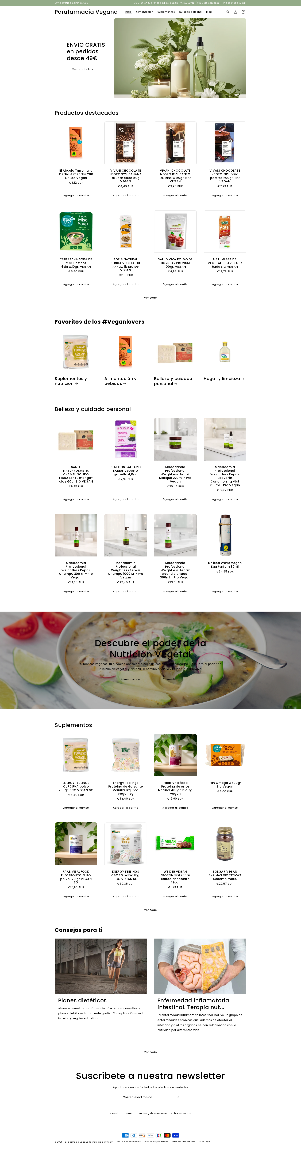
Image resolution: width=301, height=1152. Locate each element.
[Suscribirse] (178, 1097)
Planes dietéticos (82, 1000)
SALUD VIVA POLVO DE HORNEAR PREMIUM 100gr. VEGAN (175, 263)
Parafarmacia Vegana (76, 1141)
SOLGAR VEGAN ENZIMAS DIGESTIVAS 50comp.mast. (225, 875)
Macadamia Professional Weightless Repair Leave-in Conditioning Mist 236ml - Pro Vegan (225, 476)
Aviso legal (204, 1141)
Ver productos (82, 69)
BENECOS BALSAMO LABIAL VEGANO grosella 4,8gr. (125, 470)
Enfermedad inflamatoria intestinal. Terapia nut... (193, 1004)
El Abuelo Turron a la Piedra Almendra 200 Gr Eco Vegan (76, 174)
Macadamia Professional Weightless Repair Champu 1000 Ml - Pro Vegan (125, 570)
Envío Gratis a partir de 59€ (71, 3)
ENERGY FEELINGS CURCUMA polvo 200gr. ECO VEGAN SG (76, 786)
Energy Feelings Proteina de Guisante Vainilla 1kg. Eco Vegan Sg (125, 788)
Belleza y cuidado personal (173, 381)
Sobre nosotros (181, 1113)
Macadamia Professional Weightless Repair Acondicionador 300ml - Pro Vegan (175, 570)
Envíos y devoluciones (153, 1113)
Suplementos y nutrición (71, 381)
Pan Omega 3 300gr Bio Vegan (225, 784)
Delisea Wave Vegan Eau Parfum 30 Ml (225, 565)
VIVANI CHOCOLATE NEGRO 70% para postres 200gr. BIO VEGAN (225, 176)
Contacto (129, 1113)
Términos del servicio (183, 1141)
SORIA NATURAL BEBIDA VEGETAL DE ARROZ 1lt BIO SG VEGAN (125, 265)
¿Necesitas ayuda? (234, 3)
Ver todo (150, 297)
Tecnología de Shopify (101, 1141)
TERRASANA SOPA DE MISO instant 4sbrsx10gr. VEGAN (76, 263)
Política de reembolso (129, 1141)
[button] (228, 12)
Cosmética (171, 679)
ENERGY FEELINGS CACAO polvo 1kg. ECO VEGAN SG (125, 875)
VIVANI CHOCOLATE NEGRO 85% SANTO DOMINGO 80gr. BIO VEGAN (175, 176)
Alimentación (130, 679)
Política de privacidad (156, 1141)
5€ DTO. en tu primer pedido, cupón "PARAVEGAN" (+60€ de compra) (176, 3)
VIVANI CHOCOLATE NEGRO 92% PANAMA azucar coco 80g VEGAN (126, 176)
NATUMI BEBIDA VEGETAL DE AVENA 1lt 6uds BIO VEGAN (225, 263)
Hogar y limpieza (222, 378)
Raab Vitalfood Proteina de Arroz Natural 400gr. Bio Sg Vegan (175, 788)
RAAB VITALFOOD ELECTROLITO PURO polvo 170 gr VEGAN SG (76, 877)
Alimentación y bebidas (120, 381)
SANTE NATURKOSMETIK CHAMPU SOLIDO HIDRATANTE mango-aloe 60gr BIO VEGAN (76, 474)
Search (114, 1113)
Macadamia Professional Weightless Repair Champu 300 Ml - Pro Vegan (76, 570)
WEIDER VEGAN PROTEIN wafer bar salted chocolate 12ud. (175, 877)
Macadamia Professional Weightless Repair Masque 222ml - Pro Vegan (175, 474)
